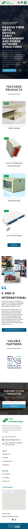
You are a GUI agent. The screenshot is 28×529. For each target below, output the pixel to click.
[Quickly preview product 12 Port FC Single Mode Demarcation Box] (25, 138)
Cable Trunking (20, 126)
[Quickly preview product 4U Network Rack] (25, 176)
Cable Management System (10, 126)
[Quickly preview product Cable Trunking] (25, 103)
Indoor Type (14, 161)
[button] (18, 2)
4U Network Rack (14, 201)
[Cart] (22, 2)
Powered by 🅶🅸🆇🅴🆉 (14, 527)
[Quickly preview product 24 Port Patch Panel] (25, 211)
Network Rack (10, 199)
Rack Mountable (14, 233)
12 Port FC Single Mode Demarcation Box (14, 164)
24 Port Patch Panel (14, 236)
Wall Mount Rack (17, 199)
